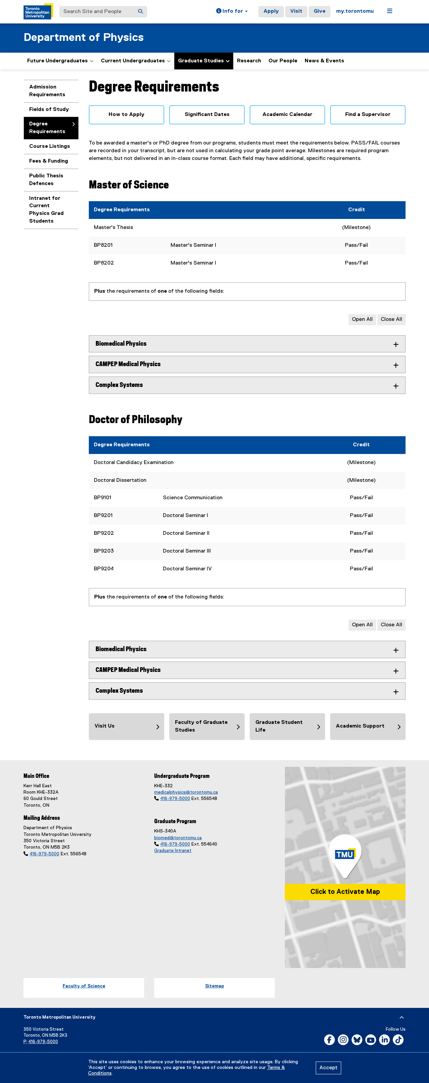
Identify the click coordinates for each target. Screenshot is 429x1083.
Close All (391, 319)
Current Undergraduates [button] (133, 61)
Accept (328, 1068)
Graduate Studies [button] (201, 61)
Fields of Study (49, 109)
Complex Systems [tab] (119, 385)
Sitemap (214, 986)
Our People (282, 61)
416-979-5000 (44, 854)
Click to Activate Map (345, 892)
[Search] (140, 11)
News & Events (324, 61)
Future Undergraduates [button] (57, 61)
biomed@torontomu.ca (178, 838)
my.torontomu (355, 11)
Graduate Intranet (172, 850)
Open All (362, 319)
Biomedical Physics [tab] (121, 344)
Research (249, 61)
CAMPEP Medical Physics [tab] (128, 364)
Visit (296, 11)
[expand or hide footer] (402, 1018)
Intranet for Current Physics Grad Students (46, 210)
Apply (271, 11)
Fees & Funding (48, 161)
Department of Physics (83, 37)
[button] (232, 11)
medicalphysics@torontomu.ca (186, 792)
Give (319, 11)
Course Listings (49, 146)
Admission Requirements (47, 91)
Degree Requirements (47, 127)
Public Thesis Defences (46, 179)
